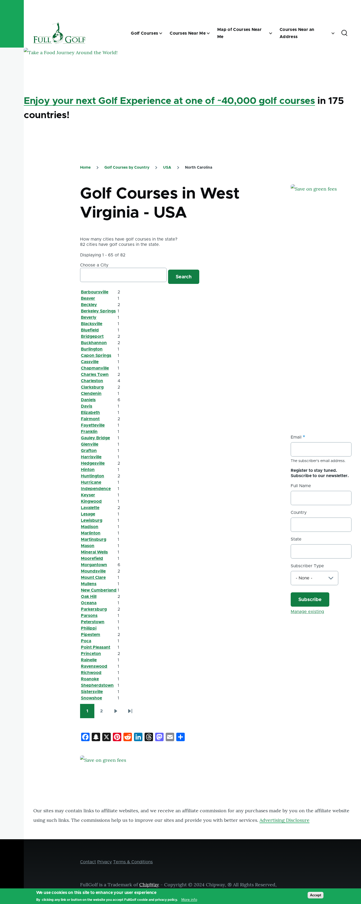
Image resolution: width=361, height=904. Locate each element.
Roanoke (90, 679)
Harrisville (91, 457)
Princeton (91, 654)
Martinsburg (93, 539)
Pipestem (90, 635)
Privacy (104, 862)
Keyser (88, 495)
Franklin (89, 432)
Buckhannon (94, 343)
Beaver (88, 298)
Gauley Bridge (95, 438)
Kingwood (91, 501)
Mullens (88, 584)
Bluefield (90, 330)
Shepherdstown (97, 685)
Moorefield (92, 558)
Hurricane (91, 482)
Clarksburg (92, 387)
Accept (315, 895)
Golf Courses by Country (126, 167)
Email (296, 437)
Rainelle (89, 660)
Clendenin (91, 393)
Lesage (88, 514)
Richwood (91, 673)
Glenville (89, 444)
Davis (86, 406)
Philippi (88, 628)
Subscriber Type (307, 566)
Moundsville (93, 571)
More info (189, 900)
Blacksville (91, 324)
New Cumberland (99, 590)
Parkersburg (94, 609)
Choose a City (94, 265)
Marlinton (90, 533)
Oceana (88, 603)
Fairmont (90, 419)
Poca (86, 641)
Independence (96, 489)
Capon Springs (96, 355)
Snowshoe (91, 698)
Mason (87, 546)
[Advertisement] (326, 328)
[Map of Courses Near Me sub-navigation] (274, 33)
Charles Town (95, 374)
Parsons (89, 616)
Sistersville (92, 692)
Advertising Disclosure (284, 820)
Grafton (89, 451)
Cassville (90, 362)
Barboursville (94, 292)
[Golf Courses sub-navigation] (164, 33)
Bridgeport (92, 336)
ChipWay (149, 885)
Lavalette (90, 508)
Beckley (89, 305)
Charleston (92, 381)
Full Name (301, 486)
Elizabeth (90, 413)
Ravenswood (94, 666)
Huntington (92, 476)
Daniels (88, 400)
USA (167, 167)
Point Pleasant (95, 647)
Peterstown (92, 622)
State (296, 539)
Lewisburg (91, 520)
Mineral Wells (94, 552)
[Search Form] (344, 33)
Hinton (88, 470)
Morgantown (94, 565)
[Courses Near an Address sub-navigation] (336, 33)
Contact (88, 862)
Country (299, 512)
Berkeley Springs (98, 311)
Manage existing (307, 612)
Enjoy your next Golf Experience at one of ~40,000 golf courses (169, 101)
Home (85, 167)
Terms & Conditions (133, 862)
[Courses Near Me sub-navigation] (211, 33)
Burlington (92, 349)
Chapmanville (95, 368)
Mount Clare (93, 577)
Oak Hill (88, 596)
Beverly (88, 317)
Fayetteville (93, 425)
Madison (89, 527)
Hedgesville (93, 463)
